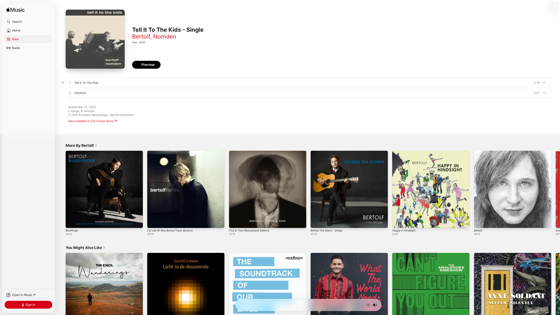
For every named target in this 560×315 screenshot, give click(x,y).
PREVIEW (535, 82)
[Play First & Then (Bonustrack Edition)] (234, 222)
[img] (15, 9)
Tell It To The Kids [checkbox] (86, 82)
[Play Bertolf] (479, 222)
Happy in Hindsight (405, 152)
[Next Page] (556, 189)
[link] (81, 145)
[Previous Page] (61, 189)
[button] (28, 21)
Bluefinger (73, 152)
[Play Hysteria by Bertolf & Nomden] (70, 93)
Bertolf (141, 36)
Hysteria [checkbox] (80, 92)
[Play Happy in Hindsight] (397, 222)
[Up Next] (368, 305)
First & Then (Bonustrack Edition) (251, 152)
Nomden (164, 36)
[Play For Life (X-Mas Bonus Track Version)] (152, 222)
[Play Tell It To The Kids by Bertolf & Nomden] (70, 83)
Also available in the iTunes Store (91, 121)
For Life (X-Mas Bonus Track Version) (172, 152)
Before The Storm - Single (328, 152)
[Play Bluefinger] (71, 222)
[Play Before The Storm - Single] (316, 222)
